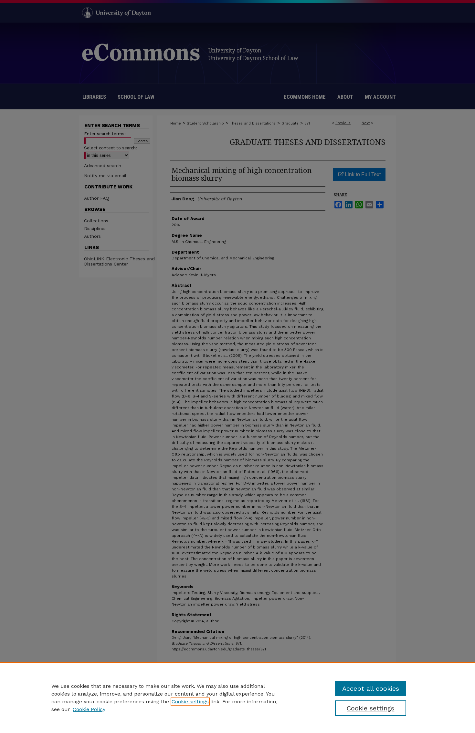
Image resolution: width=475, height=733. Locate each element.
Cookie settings (190, 701)
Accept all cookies (370, 688)
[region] (237, 697)
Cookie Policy (89, 709)
